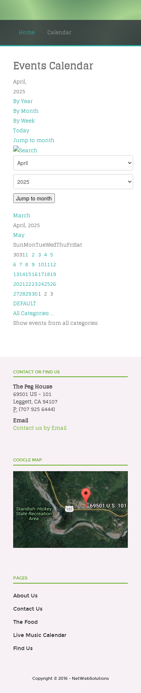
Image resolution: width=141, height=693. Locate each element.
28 (22, 293)
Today (21, 130)
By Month (26, 111)
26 (53, 284)
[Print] (117, 81)
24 (41, 284)
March (21, 215)
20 (16, 284)
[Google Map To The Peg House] (70, 509)
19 (53, 274)
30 (35, 293)
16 (35, 274)
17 (41, 274)
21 (22, 284)
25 (47, 284)
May (18, 235)
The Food (25, 622)
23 (35, 284)
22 (28, 284)
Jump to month (34, 140)
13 (16, 274)
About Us (25, 596)
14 (22, 274)
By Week (24, 120)
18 (47, 274)
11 (47, 264)
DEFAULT (24, 303)
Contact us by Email (40, 428)
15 (28, 274)
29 (28, 293)
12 (53, 264)
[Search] (25, 150)
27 (16, 293)
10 (41, 264)
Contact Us (27, 609)
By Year (23, 101)
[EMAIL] (126, 81)
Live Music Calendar (40, 635)
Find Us (23, 648)
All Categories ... (33, 313)
